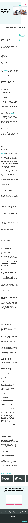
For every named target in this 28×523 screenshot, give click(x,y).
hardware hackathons (7, 70)
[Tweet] (22, 27)
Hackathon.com (3, 153)
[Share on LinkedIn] (20, 27)
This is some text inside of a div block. (19, 479)
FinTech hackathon (3, 27)
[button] (27, 1)
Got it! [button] (24, 521)
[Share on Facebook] (24, 27)
